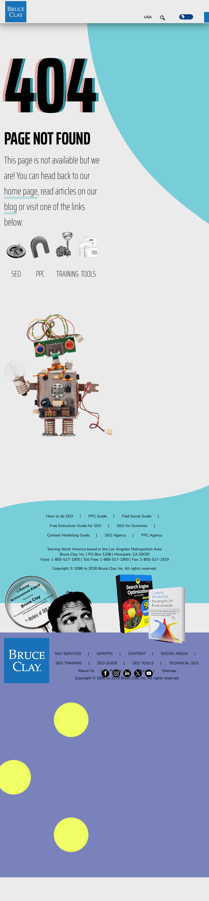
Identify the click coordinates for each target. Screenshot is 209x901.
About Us (86, 670)
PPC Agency (151, 535)
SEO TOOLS (143, 663)
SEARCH (168, 19)
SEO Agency (115, 535)
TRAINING (67, 273)
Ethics (142, 670)
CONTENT (137, 653)
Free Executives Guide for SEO (76, 525)
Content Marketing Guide (68, 535)
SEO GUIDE (107, 663)
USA (148, 17)
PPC (40, 273)
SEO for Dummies (132, 525)
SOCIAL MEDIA (174, 653)
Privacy (116, 670)
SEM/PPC (105, 653)
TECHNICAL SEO (184, 663)
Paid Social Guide (136, 516)
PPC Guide (97, 516)
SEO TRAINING (69, 663)
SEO (16, 273)
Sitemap (169, 670)
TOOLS (88, 273)
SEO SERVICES (68, 653)
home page (21, 191)
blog (10, 206)
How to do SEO (59, 516)
